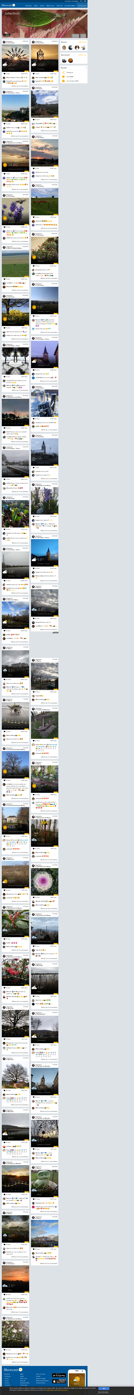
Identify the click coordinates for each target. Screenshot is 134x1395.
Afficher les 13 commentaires (19, 742)
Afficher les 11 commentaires (20, 543)
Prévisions (28, 6)
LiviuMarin (9, 638)
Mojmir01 (9, 286)
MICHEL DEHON (11, 996)
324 (7, 331)
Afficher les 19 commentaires (19, 694)
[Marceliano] (64, 60)
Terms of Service (62, 1390)
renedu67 (9, 380)
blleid (8, 131)
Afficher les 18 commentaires (49, 278)
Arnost (38, 1003)
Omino (38, 328)
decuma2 (38, 622)
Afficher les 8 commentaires (49, 130)
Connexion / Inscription (71, 1)
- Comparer (7, 1385)
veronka (38, 1256)
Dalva (8, 840)
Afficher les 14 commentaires (19, 1052)
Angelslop (39, 1203)
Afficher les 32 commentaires (48, 580)
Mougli (8, 894)
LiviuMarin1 (9, 436)
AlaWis (8, 634)
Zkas (7, 683)
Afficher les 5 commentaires (49, 478)
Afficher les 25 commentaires (19, 642)
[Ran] (70, 47)
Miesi (8, 1307)
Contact (38, 1376)
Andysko (9, 184)
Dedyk (8, 335)
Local (83, 36)
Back (7, 35)
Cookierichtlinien (40, 1383)
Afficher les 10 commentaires (49, 332)
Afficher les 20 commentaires (19, 136)
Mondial (75, 36)
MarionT (8, 385)
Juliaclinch (9, 41)
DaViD (8, 238)
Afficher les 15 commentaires (19, 593)
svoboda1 (9, 849)
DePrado (9, 1048)
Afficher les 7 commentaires (20, 1156)
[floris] (70, 60)
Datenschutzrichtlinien (42, 1380)
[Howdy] (77, 47)
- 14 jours (6, 1383)
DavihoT (8, 1252)
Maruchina (9, 488)
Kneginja (38, 270)
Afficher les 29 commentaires (48, 1263)
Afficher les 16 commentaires (19, 339)
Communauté (82, 6)
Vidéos (42, 6)
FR (81, 1)
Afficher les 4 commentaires (20, 86)
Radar (36, 6)
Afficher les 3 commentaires (20, 852)
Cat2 (37, 1206)
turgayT (38, 127)
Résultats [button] (64, 68)
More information (103, 1392)
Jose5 (8, 1298)
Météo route (50, 6)
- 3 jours (6, 1378)
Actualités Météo (70, 6)
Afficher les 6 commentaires (20, 189)
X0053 (8, 127)
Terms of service (40, 1374)
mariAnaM (39, 377)
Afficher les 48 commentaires (19, 441)
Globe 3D (60, 6)
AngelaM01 (39, 123)
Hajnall (38, 695)
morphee (38, 422)
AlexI (37, 1000)
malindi (38, 471)
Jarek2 (8, 584)
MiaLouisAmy (10, 77)
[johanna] (64, 47)
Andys (8, 1357)
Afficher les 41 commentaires (19, 1257)
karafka (8, 1146)
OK (104, 1388)
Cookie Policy (50, 1390)
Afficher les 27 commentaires (19, 1312)
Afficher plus (83, 42)
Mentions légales (41, 1378)
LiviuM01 (9, 283)
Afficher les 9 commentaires (20, 241)
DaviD (8, 432)
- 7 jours (6, 1380)
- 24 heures (7, 1376)
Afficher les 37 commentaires (48, 859)
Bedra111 (9, 81)
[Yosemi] (83, 47)
